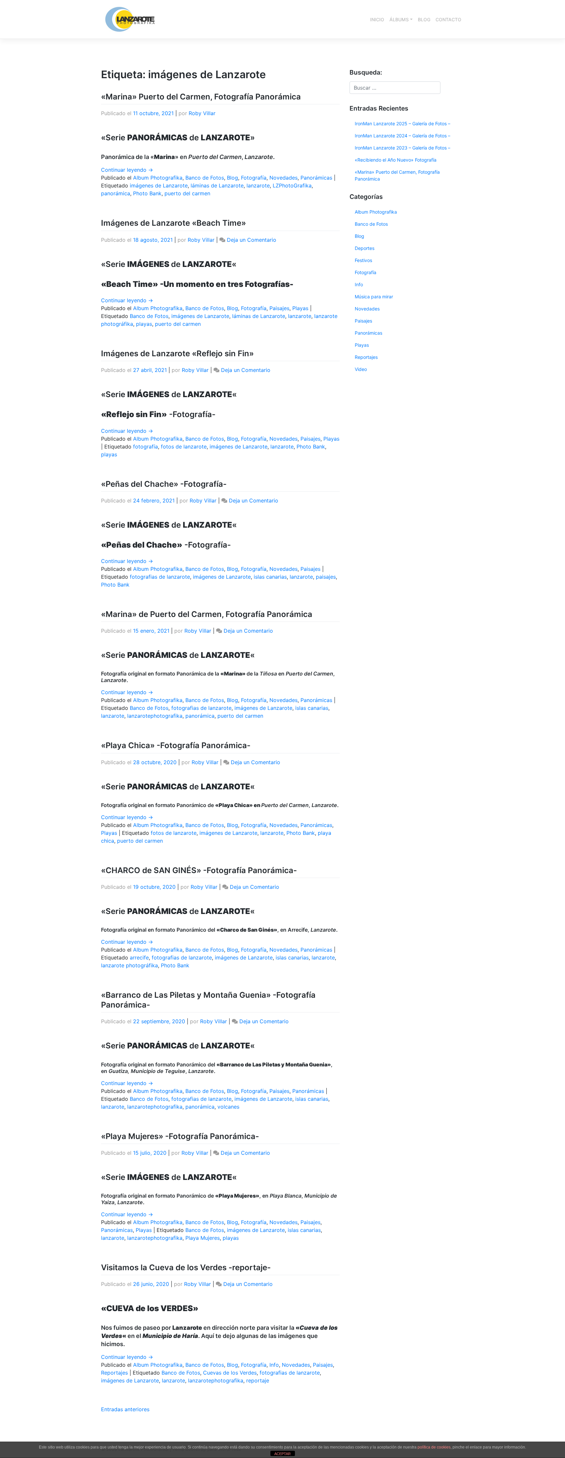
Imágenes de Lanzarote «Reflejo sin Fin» (177, 353)
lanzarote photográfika (129, 965)
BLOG (424, 19)
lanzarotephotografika (154, 715)
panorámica (115, 193)
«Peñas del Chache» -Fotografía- (164, 484)
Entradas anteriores (125, 1409)
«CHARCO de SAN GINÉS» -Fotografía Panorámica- (199, 870)
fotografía (145, 446)
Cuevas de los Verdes (230, 1372)
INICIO (377, 19)
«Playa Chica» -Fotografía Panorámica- (175, 745)
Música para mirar (374, 296)
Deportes (364, 248)
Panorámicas (316, 177)
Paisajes (279, 308)
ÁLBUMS (399, 19)
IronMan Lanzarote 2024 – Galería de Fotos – (402, 135)
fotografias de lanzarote (160, 576)
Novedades (283, 177)
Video (361, 369)
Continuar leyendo (127, 170)
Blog (232, 177)
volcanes (228, 1106)
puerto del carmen (187, 193)
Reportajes (114, 1372)
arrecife (139, 957)
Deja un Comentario (251, 240)
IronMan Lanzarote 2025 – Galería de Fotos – (402, 123)
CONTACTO (448, 19)
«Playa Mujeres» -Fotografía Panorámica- (180, 1136)
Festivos (363, 260)
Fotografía (253, 177)
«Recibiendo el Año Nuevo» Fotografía (396, 160)
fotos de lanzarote (184, 446)
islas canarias (270, 576)
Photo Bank (147, 193)
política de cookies (434, 1447)
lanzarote (258, 185)
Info (274, 1364)
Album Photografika (157, 177)
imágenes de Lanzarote (159, 185)
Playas (300, 308)
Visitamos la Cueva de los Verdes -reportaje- (186, 1267)
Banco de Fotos (204, 177)
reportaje (257, 1380)
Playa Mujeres (202, 1238)
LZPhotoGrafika (292, 185)
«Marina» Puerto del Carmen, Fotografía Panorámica (201, 96)
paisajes (326, 576)
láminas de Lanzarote (217, 185)
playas (144, 324)
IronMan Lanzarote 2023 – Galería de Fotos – (402, 147)
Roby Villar (202, 113)
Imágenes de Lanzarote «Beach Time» (173, 223)
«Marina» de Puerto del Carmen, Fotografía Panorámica (206, 614)
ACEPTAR (282, 1454)
